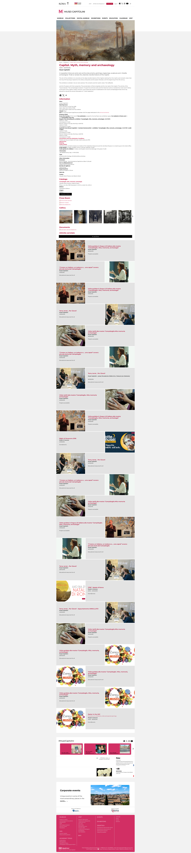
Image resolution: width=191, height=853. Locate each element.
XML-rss (131, 849)
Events (105, 18)
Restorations (63, 822)
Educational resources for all (104, 829)
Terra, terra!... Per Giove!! (68, 311)
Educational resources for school (105, 827)
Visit (131, 18)
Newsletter (62, 827)
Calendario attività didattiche (68, 229)
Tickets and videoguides (84, 820)
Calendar (123, 18)
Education (113, 18)
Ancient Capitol (63, 833)
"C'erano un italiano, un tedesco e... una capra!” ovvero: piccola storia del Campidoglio (79, 268)
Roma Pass (81, 825)
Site (61, 831)
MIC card (80, 823)
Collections (70, 18)
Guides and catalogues (84, 829)
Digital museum (83, 18)
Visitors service (81, 822)
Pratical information (83, 819)
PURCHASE (109, 3)
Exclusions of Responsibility (109, 849)
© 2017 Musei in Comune (91, 849)
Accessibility (81, 830)
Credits (117, 849)
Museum (60, 18)
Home (60, 62)
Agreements (62, 141)
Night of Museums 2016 (67, 438)
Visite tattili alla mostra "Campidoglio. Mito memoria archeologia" (78, 396)
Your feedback (81, 831)
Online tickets (63, 144)
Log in (115, 3)
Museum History (64, 819)
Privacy (100, 849)
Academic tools (66, 838)
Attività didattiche (65, 204)
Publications (63, 840)
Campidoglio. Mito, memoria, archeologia (70, 181)
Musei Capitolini (74, 11)
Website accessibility (124, 849)
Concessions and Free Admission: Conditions (71, 138)
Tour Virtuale (113, 752)
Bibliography (63, 841)
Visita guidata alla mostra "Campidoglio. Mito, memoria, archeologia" (79, 651)
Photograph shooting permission (68, 844)
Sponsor (118, 821)
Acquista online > (65, 194)
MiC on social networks (89, 752)
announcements (104, 112)
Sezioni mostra (65, 202)
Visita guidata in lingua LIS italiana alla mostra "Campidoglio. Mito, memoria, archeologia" (104, 247)
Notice (117, 820)
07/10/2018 (124, 763)
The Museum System (65, 825)
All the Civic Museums (98, 3)
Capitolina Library (64, 843)
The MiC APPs (65, 752)
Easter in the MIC (94, 714)
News (117, 818)
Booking (61, 143)
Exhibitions (95, 18)
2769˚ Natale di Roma (96, 587)
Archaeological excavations (66, 820)
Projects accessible (101, 832)
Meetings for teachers (102, 830)
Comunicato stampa (66, 200)
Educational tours (82, 826)
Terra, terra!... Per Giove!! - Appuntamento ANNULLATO (78, 609)
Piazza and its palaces (65, 834)
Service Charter (63, 826)
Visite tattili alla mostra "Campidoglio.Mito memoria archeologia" (106, 332)
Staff (61, 823)
